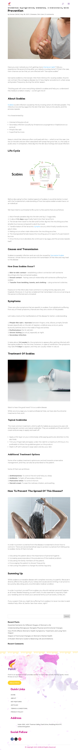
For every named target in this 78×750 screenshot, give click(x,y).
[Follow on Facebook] (12, 739)
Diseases (33, 14)
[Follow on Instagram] (19, 739)
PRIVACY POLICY (17, 712)
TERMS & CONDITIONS (19, 708)
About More (14, 683)
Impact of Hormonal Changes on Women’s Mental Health (30, 636)
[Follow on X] (16, 739)
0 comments (49, 14)
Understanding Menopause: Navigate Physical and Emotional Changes (35, 628)
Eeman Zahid (14, 14)
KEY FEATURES (16, 701)
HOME (13, 695)
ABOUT (13, 698)
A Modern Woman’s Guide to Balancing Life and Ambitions (30, 639)
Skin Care (40, 14)
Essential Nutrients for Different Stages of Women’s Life (29, 625)
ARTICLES (14, 705)
